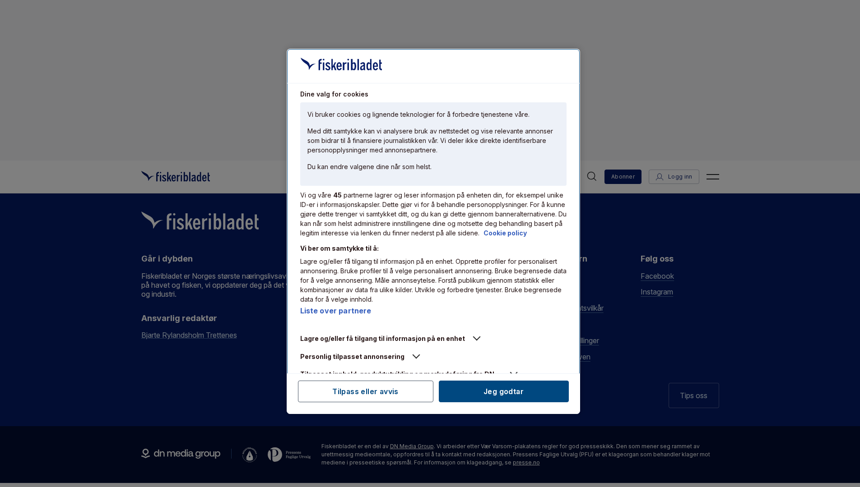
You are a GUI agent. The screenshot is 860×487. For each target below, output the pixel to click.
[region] (433, 231)
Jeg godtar (503, 391)
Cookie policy (505, 233)
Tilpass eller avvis (365, 391)
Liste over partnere (336, 310)
